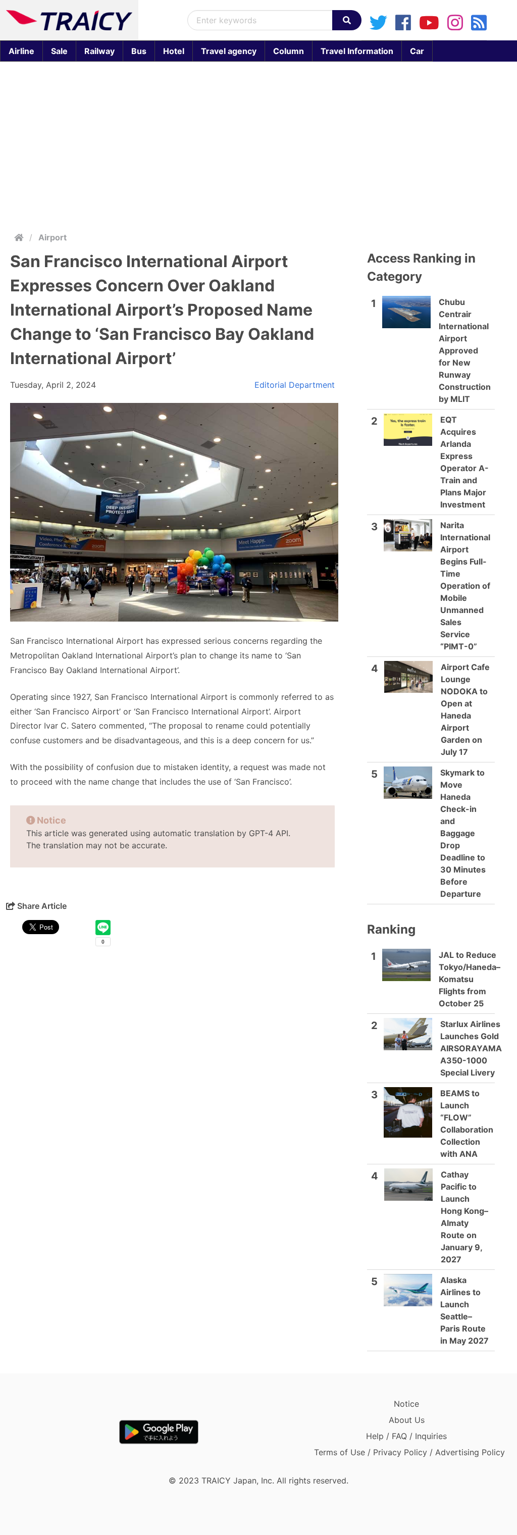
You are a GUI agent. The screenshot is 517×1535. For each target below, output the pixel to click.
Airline (21, 51)
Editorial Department (294, 385)
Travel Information (357, 51)
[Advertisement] (258, 144)
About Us (407, 1420)
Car (417, 51)
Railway (99, 51)
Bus (138, 51)
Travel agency (228, 51)
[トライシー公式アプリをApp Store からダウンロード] (65, 1432)
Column (288, 51)
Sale (59, 51)
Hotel (173, 51)
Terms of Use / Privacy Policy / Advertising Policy (409, 1452)
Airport (52, 237)
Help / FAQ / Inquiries (406, 1436)
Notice (406, 1404)
